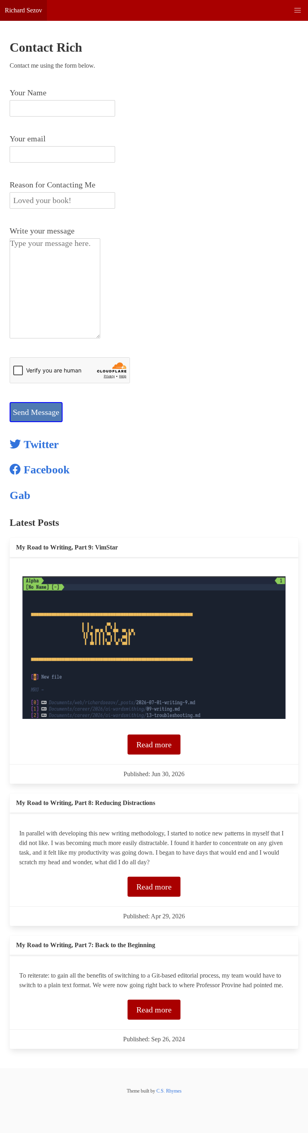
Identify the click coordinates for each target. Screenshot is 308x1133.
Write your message (42, 230)
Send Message (36, 412)
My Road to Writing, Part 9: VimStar (67, 547)
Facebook (45, 469)
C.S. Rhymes (169, 1091)
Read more (154, 744)
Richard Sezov (23, 10)
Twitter (40, 444)
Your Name (28, 92)
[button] (297, 10)
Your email (28, 138)
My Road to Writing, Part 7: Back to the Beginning (85, 945)
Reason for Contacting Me (52, 184)
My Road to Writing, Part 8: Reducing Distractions (85, 802)
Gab (20, 495)
